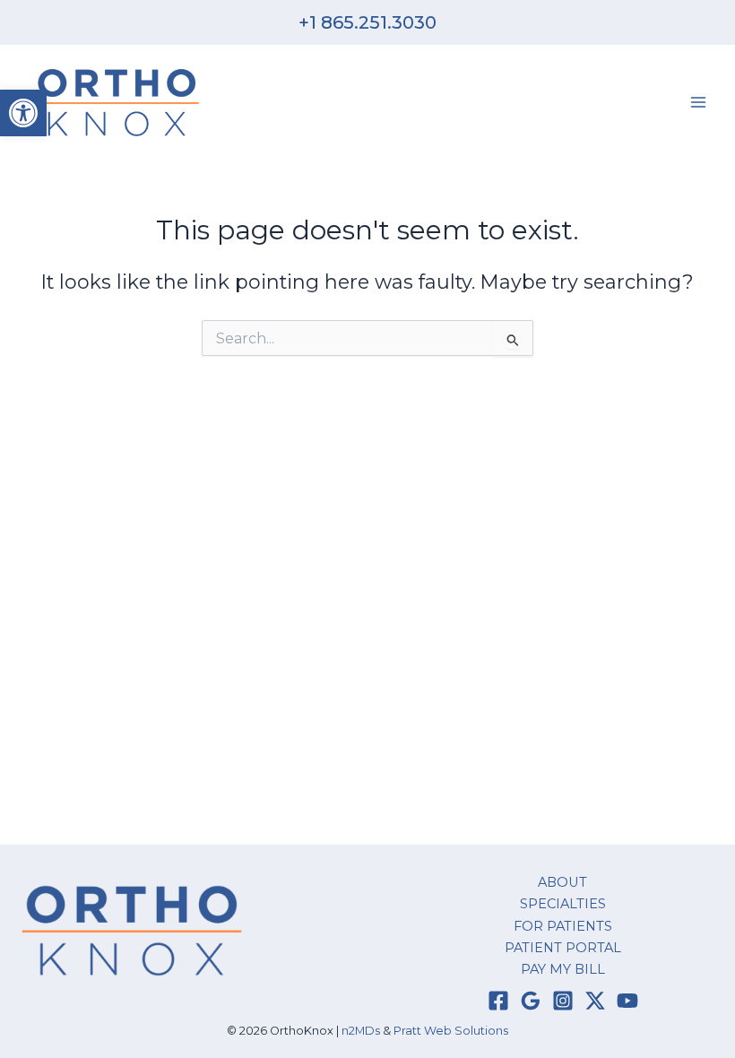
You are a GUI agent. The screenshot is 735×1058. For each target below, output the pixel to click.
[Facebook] (498, 1000)
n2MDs (361, 1030)
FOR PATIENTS (563, 926)
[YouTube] (627, 1000)
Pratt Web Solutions (450, 1030)
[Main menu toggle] (698, 102)
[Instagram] (563, 1000)
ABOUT (562, 882)
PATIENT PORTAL (563, 948)
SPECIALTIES (563, 904)
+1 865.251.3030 (367, 22)
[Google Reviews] (530, 1000)
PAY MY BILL (563, 969)
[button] (23, 113)
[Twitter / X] (595, 1000)
